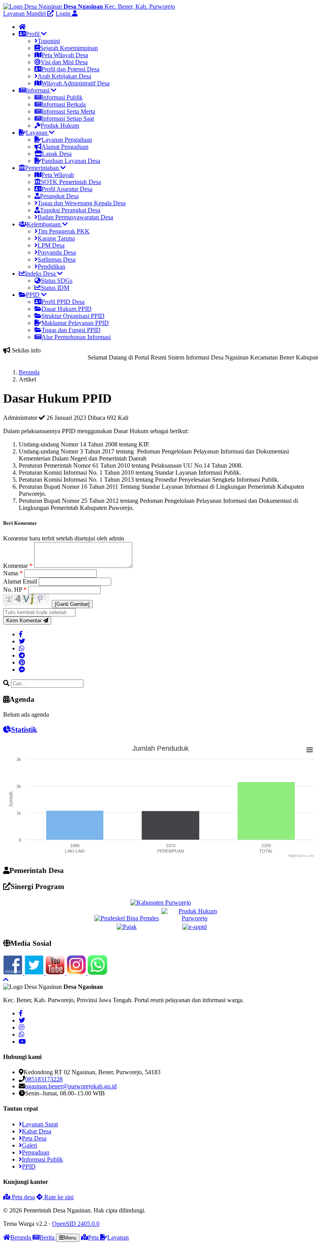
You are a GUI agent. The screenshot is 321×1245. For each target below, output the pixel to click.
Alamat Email (21, 581)
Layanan (37, 132)
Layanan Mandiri (25, 13)
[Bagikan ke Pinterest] (22, 662)
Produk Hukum (60, 125)
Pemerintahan (42, 167)
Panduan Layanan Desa (70, 160)
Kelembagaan (44, 224)
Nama (13, 573)
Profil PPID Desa (63, 301)
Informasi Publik (62, 97)
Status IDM (55, 287)
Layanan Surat (40, 1124)
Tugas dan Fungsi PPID (71, 330)
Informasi (38, 90)
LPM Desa (51, 245)
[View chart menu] (309, 750)
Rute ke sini (58, 1197)
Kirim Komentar (24, 620)
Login (64, 13)
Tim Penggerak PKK (64, 231)
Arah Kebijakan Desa (64, 76)
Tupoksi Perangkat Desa (70, 210)
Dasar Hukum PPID (66, 308)
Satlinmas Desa (57, 259)
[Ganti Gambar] (72, 604)
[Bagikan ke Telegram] (22, 655)
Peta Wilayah (57, 175)
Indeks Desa (41, 273)
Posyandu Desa (57, 252)
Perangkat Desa (59, 196)
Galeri (29, 1145)
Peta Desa (34, 1138)
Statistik (24, 729)
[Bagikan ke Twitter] (22, 641)
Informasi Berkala (63, 104)
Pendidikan (51, 266)
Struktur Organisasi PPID (73, 316)
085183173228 (44, 1079)
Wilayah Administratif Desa (75, 83)
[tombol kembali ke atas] (6, 979)
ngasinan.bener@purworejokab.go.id (71, 1086)
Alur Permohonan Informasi (76, 337)
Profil (33, 34)
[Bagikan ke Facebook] (21, 634)
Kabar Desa (36, 1131)
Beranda (29, 372)
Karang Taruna (56, 238)
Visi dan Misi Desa (64, 62)
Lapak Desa (57, 153)
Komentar (17, 565)
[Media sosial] (21, 1013)
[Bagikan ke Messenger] (22, 669)
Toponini (49, 41)
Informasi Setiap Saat (67, 118)
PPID (33, 294)
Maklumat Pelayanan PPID (75, 323)
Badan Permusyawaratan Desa (75, 217)
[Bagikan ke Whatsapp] (21, 648)
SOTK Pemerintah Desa (71, 182)
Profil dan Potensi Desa (70, 69)
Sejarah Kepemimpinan (69, 48)
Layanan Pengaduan (66, 139)
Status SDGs (56, 280)
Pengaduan (35, 1152)
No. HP (15, 589)
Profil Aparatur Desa (66, 189)
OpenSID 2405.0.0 (75, 1223)
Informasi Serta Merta (68, 111)
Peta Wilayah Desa (64, 55)
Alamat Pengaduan (64, 146)
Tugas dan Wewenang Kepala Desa (82, 203)
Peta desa (22, 1197)
